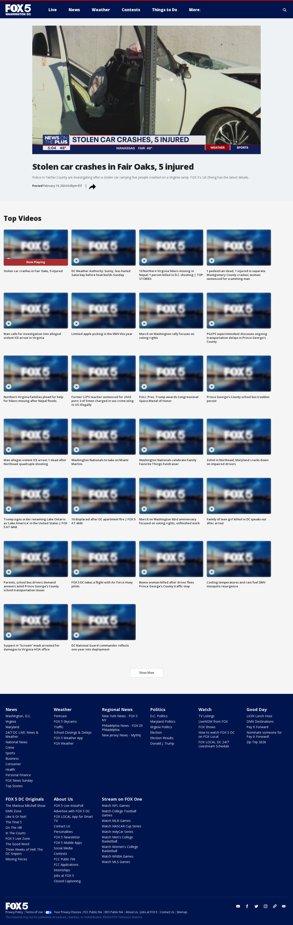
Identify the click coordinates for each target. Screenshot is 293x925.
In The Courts (15, 833)
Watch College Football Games (119, 813)
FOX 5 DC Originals (24, 799)
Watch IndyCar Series (117, 831)
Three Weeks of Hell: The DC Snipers (24, 851)
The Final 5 (13, 822)
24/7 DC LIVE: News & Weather (21, 734)
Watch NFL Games (116, 805)
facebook (247, 906)
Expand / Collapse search (285, 9)
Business (12, 758)
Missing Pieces (16, 859)
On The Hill (13, 827)
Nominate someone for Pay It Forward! (264, 734)
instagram (265, 906)
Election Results (162, 738)
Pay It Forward (257, 727)
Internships (62, 870)
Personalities (63, 831)
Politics (157, 709)
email (284, 906)
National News (16, 742)
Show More (146, 672)
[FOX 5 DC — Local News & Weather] (20, 9)
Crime (9, 747)
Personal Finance (18, 775)
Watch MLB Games (116, 820)
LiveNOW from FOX (213, 721)
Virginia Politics (161, 727)
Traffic (58, 727)
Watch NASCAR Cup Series (121, 826)
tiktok (274, 906)
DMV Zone (13, 811)
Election (156, 732)
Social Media (63, 848)
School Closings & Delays (73, 732)
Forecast (60, 716)
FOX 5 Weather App (68, 738)
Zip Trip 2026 (256, 742)
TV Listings (206, 716)
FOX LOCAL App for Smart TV (73, 818)
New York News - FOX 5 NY (120, 718)
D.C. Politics (159, 716)
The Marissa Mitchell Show (25, 805)
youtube (238, 906)
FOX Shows (206, 727)
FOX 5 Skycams (65, 721)
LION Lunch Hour (259, 716)
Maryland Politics (162, 721)
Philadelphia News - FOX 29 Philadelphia (122, 727)
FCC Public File (64, 859)
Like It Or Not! (15, 816)
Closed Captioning (67, 881)
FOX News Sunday (19, 780)
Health (10, 769)
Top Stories (14, 786)
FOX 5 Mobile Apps (68, 842)
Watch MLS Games (116, 862)
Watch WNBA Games (117, 856)
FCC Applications (66, 864)
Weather (63, 709)
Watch (205, 709)
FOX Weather (63, 743)
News (11, 709)
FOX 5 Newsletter (67, 837)
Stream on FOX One (122, 799)
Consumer (13, 764)
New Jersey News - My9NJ (121, 735)
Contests (60, 853)
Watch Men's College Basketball (117, 839)
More (194, 9)
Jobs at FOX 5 (64, 875)
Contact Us (62, 826)
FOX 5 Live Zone (17, 838)
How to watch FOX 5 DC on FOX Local (216, 734)
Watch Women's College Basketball (120, 849)
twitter (256, 906)
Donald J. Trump (162, 743)
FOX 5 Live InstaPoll (68, 805)
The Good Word (17, 844)
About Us (63, 799)
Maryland (12, 727)
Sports (10, 753)
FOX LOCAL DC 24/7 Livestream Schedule (213, 744)
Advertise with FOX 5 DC (72, 811)
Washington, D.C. (18, 716)
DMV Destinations (260, 721)
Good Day (257, 709)
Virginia (10, 721)
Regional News (117, 709)
